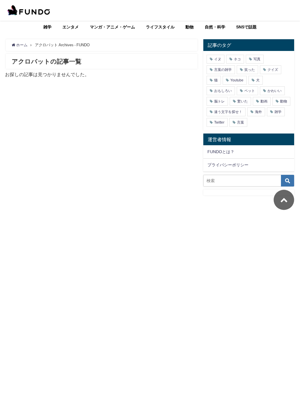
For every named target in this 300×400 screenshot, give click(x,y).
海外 (258, 112)
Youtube (236, 80)
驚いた (242, 101)
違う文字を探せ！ (228, 112)
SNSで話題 (246, 27)
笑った (249, 69)
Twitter (219, 122)
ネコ (237, 59)
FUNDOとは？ (220, 152)
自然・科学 (215, 27)
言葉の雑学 (223, 69)
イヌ (217, 59)
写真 (256, 59)
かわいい (274, 91)
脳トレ (219, 101)
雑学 (47, 27)
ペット (249, 91)
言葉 (240, 122)
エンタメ (70, 27)
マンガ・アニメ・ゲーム (112, 27)
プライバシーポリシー (227, 165)
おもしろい (223, 91)
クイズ (272, 69)
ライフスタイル (160, 27)
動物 (189, 27)
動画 (263, 101)
